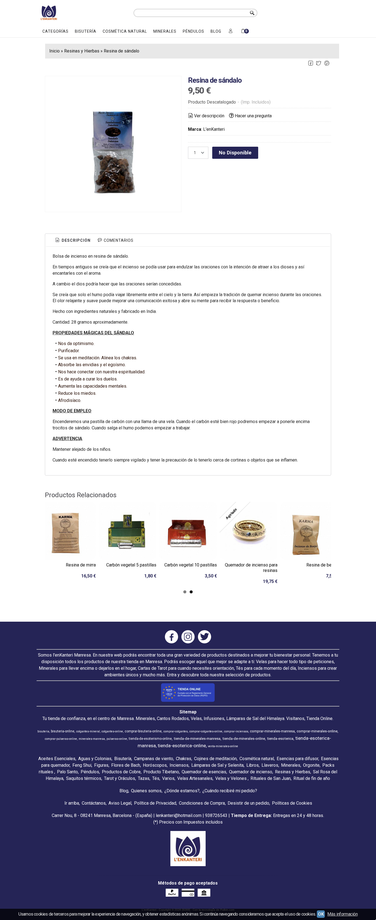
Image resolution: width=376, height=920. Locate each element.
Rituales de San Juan (270, 778)
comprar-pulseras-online (61, 739)
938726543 (216, 815)
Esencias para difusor (297, 758)
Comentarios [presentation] (118, 240)
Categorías (55, 31)
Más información (342, 914)
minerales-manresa (92, 739)
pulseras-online (117, 739)
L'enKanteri (214, 129)
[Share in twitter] (319, 63)
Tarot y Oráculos (119, 778)
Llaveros (269, 765)
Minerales (164, 31)
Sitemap (188, 712)
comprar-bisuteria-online (143, 731)
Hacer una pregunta (253, 115)
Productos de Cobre (121, 771)
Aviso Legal (119, 803)
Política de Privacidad (155, 803)
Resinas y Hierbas (292, 771)
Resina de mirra (81, 565)
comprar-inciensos (236, 731)
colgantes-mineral (88, 731)
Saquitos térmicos (83, 778)
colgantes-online (112, 731)
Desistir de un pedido (248, 803)
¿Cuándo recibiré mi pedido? (229, 790)
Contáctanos (94, 803)
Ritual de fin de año (311, 778)
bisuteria (43, 731)
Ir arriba (71, 803)
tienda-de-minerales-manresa (197, 738)
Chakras (183, 758)
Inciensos (179, 765)
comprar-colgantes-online (205, 731)
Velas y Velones (231, 778)
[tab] (72, 241)
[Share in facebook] (310, 63)
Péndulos (193, 31)
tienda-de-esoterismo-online (150, 739)
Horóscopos (155, 765)
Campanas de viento (153, 758)
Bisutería (85, 31)
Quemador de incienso (250, 771)
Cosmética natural (125, 31)
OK (321, 914)
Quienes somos (146, 790)
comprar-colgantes (176, 731)
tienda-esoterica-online (182, 745)
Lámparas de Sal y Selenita (217, 765)
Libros (252, 765)
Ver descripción (209, 115)
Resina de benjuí (322, 565)
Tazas (143, 778)
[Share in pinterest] (327, 63)
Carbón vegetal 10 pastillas (190, 565)
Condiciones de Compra (202, 803)
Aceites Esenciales (56, 758)
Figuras (101, 765)
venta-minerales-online (223, 746)
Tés (155, 778)
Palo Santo (67, 771)
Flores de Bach (125, 765)
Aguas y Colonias (94, 758)
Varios (168, 778)
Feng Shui (81, 765)
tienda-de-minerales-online (243, 738)
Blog (216, 31)
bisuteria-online (62, 731)
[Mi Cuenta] (230, 31)
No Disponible (235, 152)
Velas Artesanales (194, 778)
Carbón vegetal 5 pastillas (131, 565)
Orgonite (311, 765)
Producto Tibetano (161, 771)
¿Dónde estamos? (182, 790)
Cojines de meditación (215, 758)
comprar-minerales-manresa (272, 731)
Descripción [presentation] (76, 240)
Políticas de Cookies (292, 803)
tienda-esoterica (280, 738)
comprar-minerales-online (317, 731)
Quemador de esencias (204, 771)
